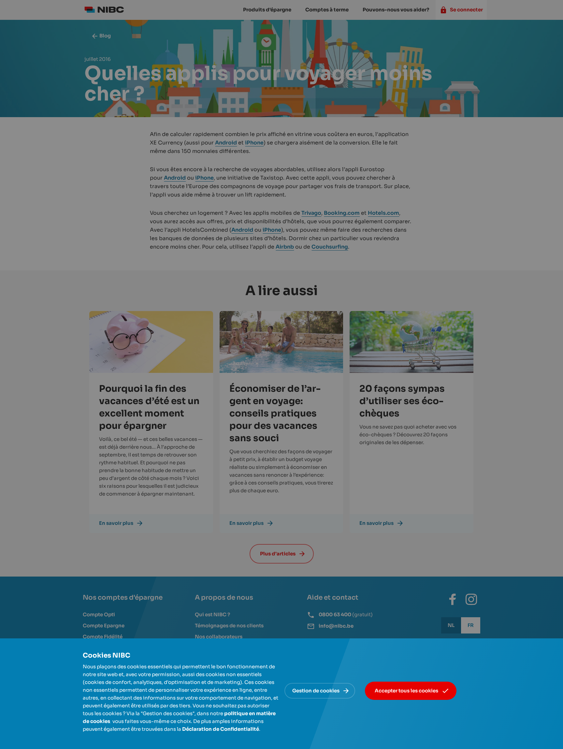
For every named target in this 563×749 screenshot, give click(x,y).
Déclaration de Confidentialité (220, 729)
